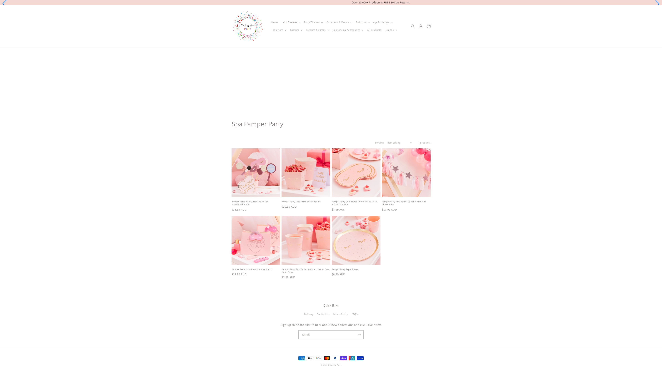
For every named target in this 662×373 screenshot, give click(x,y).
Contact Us (323, 314)
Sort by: (379, 142)
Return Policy (340, 314)
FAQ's (355, 314)
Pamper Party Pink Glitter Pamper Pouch (252, 269)
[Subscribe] (359, 334)
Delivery (309, 314)
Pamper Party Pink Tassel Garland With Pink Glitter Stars (404, 203)
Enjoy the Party (334, 365)
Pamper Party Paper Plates (345, 269)
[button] (4, 4)
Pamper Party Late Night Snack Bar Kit (301, 201)
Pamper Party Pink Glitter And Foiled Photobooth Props (250, 203)
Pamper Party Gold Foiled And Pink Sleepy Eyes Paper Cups (305, 271)
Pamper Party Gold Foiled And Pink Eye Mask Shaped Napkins (354, 203)
